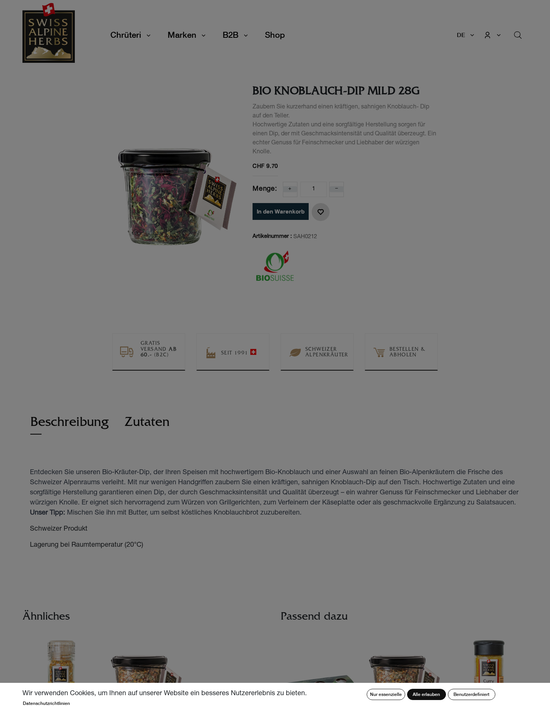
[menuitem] (275, 35)
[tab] (69, 425)
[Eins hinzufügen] (290, 189)
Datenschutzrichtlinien (46, 703)
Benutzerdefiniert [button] (471, 694)
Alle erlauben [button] (426, 694)
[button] (321, 212)
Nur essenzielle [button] (386, 694)
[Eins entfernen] (337, 189)
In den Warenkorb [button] (281, 211)
